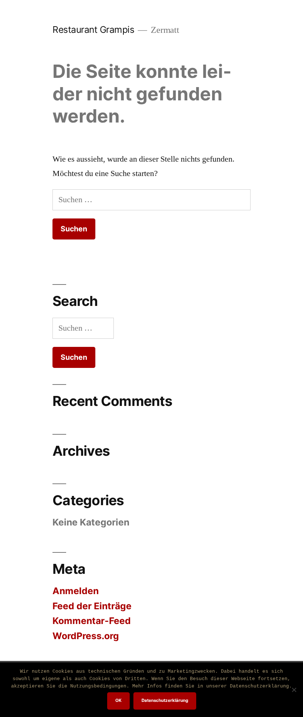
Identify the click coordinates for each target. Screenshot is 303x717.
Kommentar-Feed (91, 620)
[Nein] (293, 689)
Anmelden (75, 590)
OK (118, 700)
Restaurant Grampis (93, 29)
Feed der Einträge (92, 605)
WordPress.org (85, 635)
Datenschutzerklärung (165, 700)
